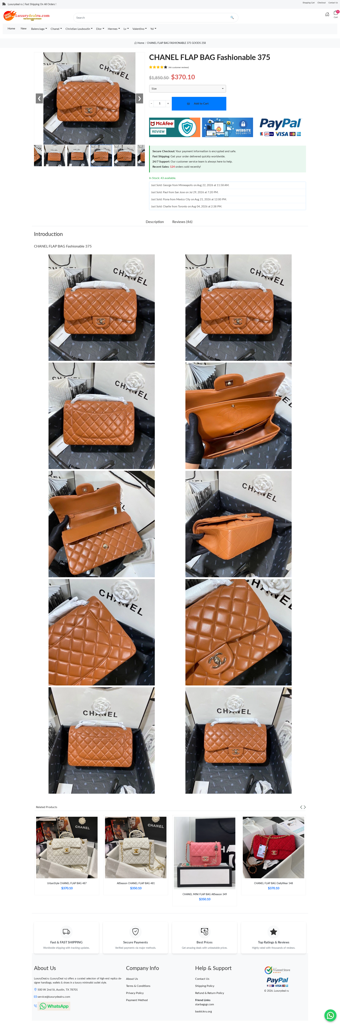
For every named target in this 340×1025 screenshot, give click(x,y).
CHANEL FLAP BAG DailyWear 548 (273, 883)
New (24, 28)
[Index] (327, 14)
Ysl (152, 28)
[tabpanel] (66, 856)
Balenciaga (37, 28)
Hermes (112, 28)
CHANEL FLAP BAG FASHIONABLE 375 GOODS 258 (176, 43)
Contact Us (333, 3)
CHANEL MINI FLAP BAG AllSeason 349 (205, 894)
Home (11, 28)
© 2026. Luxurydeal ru (276, 991)
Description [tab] (155, 222)
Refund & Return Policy (209, 993)
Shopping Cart (309, 3)
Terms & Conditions (138, 986)
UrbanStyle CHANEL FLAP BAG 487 (67, 883)
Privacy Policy (135, 993)
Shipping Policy (204, 986)
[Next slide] (305, 807)
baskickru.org (203, 1011)
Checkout (322, 3)
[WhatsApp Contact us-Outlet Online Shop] (330, 1015)
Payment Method (137, 1000)
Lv (125, 28)
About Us (132, 978)
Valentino (138, 28)
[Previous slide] (301, 807)
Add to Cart (201, 103)
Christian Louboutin (78, 28)
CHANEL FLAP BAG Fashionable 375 (63, 246)
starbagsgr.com (204, 1004)
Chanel (55, 28)
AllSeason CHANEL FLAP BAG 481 (136, 883)
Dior (99, 28)
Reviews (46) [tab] (182, 222)
